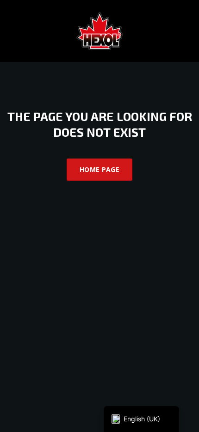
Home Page (99, 169)
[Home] (99, 30)
